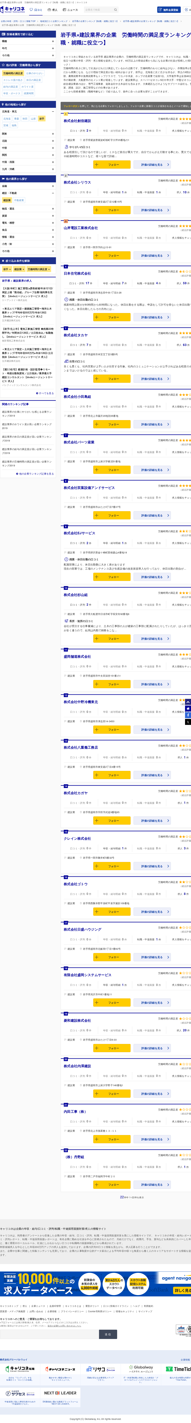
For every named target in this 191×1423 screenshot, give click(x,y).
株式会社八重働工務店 (81, 747)
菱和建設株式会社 (77, 1020)
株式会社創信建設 (77, 120)
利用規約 (148, 1305)
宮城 (5, 125)
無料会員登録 (170, 10)
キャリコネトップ (9, 1305)
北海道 (7, 118)
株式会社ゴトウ (76, 883)
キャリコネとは (73, 1305)
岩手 (5, 269)
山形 (33, 118)
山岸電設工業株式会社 (81, 227)
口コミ (38, 10)
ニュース (72, 10)
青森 (16, 118)
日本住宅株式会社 (77, 273)
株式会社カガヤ (76, 792)
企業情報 (52, 1311)
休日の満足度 (33, 80)
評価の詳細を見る (152, 164)
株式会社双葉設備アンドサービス (89, 487)
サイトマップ (145, 1311)
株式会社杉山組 (76, 594)
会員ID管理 (55, 1305)
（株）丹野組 (74, 1156)
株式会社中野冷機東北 (81, 701)
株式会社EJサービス (79, 533)
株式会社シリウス (77, 182)
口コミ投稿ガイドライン (116, 1305)
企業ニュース (38, 1305)
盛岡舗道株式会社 (77, 656)
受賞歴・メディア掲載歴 (12, 1311)
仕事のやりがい (34, 73)
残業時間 (29, 93)
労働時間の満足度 (37, 269)
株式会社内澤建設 (77, 1065)
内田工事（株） (76, 1111)
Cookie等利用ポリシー (100, 1311)
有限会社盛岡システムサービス (88, 974)
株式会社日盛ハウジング (82, 929)
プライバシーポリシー (72, 1311)
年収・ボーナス (11, 93)
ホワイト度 (27, 86)
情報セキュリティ (125, 1311)
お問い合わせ (36, 1311)
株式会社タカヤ (76, 335)
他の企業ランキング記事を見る (36, 473)
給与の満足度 (10, 86)
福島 (14, 125)
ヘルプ (136, 1305)
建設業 (18, 269)
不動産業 (19, 200)
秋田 (25, 118)
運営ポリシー (92, 1305)
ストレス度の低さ (13, 80)
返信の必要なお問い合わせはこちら (64, 1325)
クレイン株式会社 (77, 838)
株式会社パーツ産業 (79, 442)
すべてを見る (46, 393)
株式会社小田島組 (77, 396)
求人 (55, 10)
